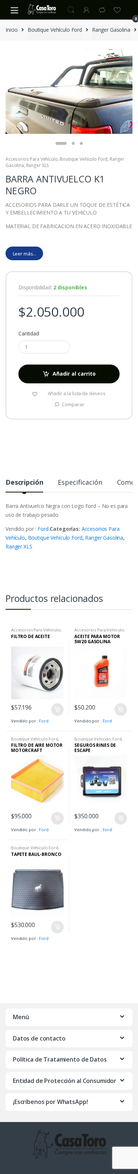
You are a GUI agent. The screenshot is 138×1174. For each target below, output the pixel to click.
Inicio (12, 29)
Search (71, 10)
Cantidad (28, 333)
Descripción (24, 483)
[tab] (24, 485)
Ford (43, 528)
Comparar (73, 404)
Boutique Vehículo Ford (55, 29)
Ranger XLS (37, 165)
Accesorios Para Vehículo (32, 159)
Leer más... (24, 253)
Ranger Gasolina (111, 29)
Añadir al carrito (74, 373)
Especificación (80, 483)
